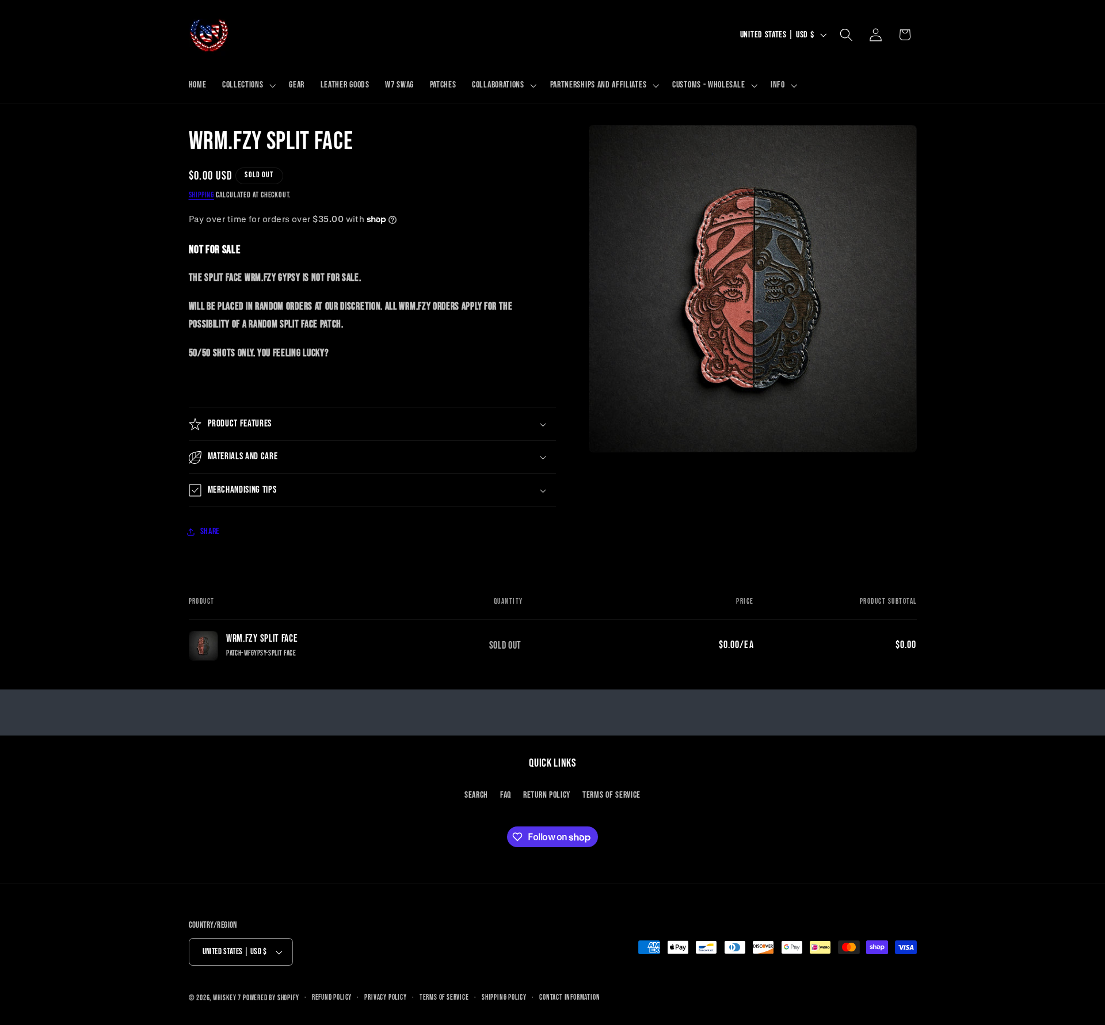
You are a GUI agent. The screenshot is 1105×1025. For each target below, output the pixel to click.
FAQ (505, 795)
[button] (247, 85)
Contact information (569, 997)
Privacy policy (385, 997)
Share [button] (210, 531)
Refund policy (332, 997)
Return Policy (546, 795)
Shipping (201, 195)
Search (476, 795)
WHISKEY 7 (227, 998)
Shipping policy (504, 997)
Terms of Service (611, 795)
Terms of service (444, 997)
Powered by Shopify (271, 998)
